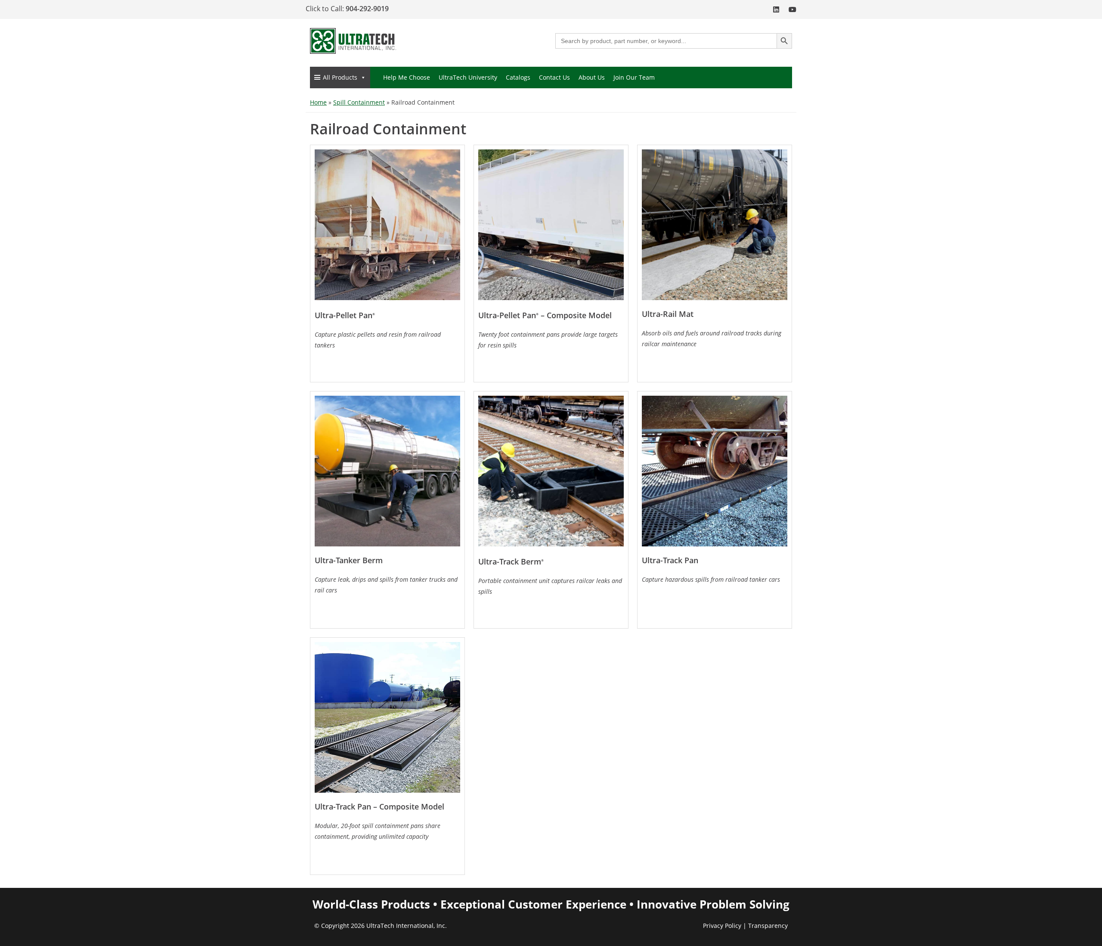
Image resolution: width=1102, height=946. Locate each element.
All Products (340, 77)
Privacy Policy (722, 925)
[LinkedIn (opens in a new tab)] (776, 9)
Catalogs (518, 77)
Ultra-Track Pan (670, 560)
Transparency (768, 925)
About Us (592, 77)
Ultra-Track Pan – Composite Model (379, 806)
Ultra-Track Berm (511, 561)
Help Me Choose (406, 77)
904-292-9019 (367, 8)
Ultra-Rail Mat (667, 314)
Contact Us (554, 77)
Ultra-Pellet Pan (345, 315)
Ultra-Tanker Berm (349, 560)
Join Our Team (634, 77)
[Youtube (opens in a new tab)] (792, 9)
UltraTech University (468, 77)
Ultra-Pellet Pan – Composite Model (545, 315)
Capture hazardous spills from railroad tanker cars (711, 579)
